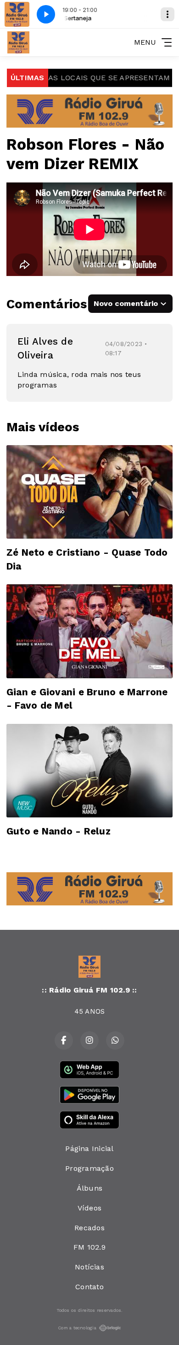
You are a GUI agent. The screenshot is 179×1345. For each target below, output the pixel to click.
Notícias (89, 1267)
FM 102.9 (89, 1247)
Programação (89, 1168)
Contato (89, 1286)
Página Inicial (89, 1148)
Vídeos (89, 1208)
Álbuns (89, 1188)
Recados (89, 1227)
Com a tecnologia (77, 1327)
